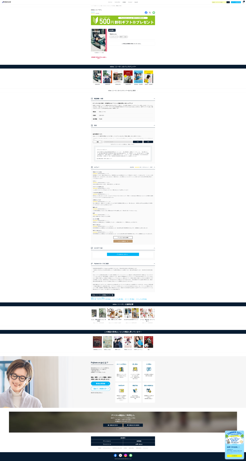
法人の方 (136, 2)
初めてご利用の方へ (101, 389)
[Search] (228, 2)
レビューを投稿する (122, 241)
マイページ (110, 2)
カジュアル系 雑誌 (117, 299)
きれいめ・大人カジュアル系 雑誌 (109, 5)
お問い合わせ (139, 444)
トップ (92, 5)
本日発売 (124, 2)
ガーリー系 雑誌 (129, 299)
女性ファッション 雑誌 (98, 5)
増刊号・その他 (123, 36)
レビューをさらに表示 (123, 237)
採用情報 (139, 441)
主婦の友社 (93, 12)
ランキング (130, 2)
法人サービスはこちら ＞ (96, 392)
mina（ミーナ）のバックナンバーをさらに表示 (122, 90)
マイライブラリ (117, 2)
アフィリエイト (107, 441)
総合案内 (123, 438)
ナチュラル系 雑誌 (141, 299)
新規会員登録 (100, 383)
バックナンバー (113, 36)
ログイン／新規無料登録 (236, 2)
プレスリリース (107, 444)
